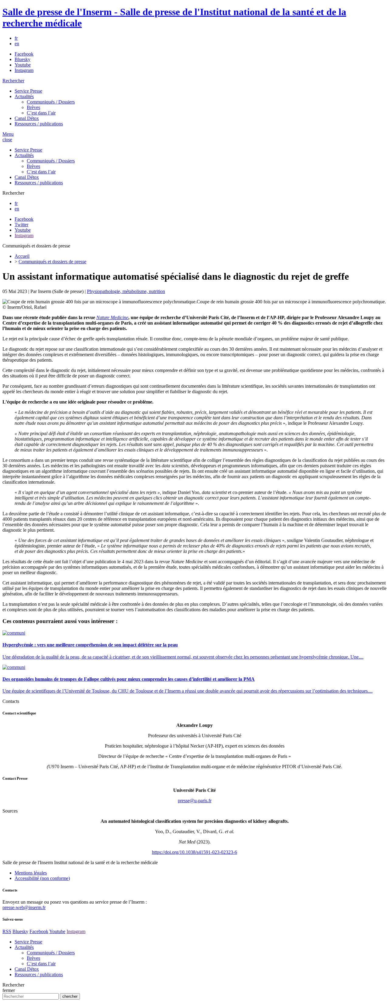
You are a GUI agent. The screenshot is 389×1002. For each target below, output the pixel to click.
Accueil (22, 256)
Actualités (24, 96)
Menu (8, 134)
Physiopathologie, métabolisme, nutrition (126, 291)
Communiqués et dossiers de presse (52, 261)
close (7, 139)
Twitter (21, 224)
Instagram (24, 70)
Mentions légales (31, 872)
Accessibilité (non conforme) (42, 878)
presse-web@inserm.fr (24, 907)
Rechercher (13, 80)
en (17, 43)
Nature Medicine (112, 317)
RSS (6, 931)
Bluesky (22, 59)
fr (16, 38)
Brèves (33, 107)
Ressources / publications (39, 123)
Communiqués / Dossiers (51, 101)
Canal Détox (27, 118)
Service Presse (28, 91)
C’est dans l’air (41, 112)
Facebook (24, 53)
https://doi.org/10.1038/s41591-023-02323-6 (194, 852)
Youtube (23, 64)
